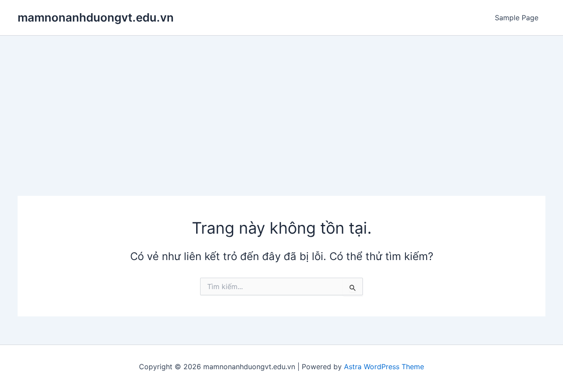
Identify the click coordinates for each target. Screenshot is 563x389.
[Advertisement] (281, 101)
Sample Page (516, 17)
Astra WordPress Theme (384, 366)
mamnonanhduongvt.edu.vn (96, 17)
